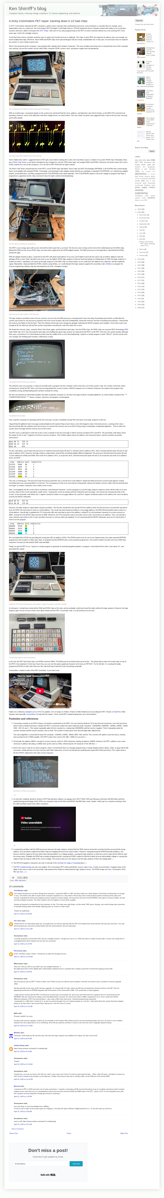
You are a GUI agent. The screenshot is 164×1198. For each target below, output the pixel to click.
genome (147, 176)
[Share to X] (22, 877)
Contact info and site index (144, 24)
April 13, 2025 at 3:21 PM (23, 944)
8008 (144, 160)
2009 (139, 304)
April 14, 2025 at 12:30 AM (23, 957)
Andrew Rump (19, 1045)
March (141, 249)
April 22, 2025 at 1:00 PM (23, 1096)
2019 (139, 274)
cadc (145, 169)
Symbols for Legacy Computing (68, 863)
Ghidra (108, 264)
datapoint (148, 171)
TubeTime (117, 712)
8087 (137, 162)
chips (137, 171)
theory (137, 200)
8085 (148, 160)
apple (149, 164)
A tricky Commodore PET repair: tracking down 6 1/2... (147, 243)
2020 (139, 271)
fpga (136, 176)
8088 (141, 162)
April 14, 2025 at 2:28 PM (23, 972)
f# (148, 174)
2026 (139, 209)
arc (153, 164)
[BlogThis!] (20, 877)
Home (69, 1133)
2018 (139, 277)
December (143, 215)
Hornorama (18, 951)
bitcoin (137, 169)
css (143, 171)
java (153, 181)
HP (140, 178)
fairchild (153, 174)
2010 (139, 301)
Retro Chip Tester (19, 162)
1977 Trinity (44, 31)
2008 (139, 308)
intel (143, 181)
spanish (137, 198)
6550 (126, 329)
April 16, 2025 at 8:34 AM (23, 1038)
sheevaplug (138, 196)
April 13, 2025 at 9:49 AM (23, 914)
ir (150, 181)
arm (144, 167)
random (152, 187)
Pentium (147, 185)
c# (142, 169)
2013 (139, 292)
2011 (139, 298)
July (141, 230)
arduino (137, 167)
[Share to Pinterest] (27, 877)
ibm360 (137, 181)
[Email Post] (12, 877)
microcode (151, 183)
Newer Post (13, 1133)
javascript (138, 183)
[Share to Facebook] (24, 877)
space (153, 196)
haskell (137, 178)
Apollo (143, 164)
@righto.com (30, 712)
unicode (141, 200)
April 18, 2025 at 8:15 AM (23, 1051)
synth (144, 198)
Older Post (124, 1133)
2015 (139, 286)
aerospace (147, 162)
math (144, 183)
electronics (22, 880)
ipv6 (147, 181)
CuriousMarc (31, 714)
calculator (152, 169)
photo (153, 185)
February (142, 252)
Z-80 (145, 200)
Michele (17, 1033)
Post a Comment (18, 1129)
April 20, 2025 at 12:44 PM (23, 1079)
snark (146, 196)
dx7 (154, 171)
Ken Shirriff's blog (27, 8)
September (143, 224)
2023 (139, 262)
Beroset (17, 1086)
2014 (139, 289)
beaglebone (151, 167)
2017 (139, 280)
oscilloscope (139, 185)
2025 (139, 212)
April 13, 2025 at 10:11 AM (23, 929)
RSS (40, 712)
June (141, 233)
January (142, 255)
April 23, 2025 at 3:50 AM (23, 1111)
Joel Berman (18, 890)
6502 (16, 880)
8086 (153, 160)
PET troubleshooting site (25, 867)
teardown (151, 198)
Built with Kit (48, 1175)
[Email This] (18, 877)
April (141, 239)
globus (153, 176)
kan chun (17, 921)
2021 (139, 268)
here (90, 867)
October (142, 221)
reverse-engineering (141, 191)
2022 (139, 265)
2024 (139, 259)
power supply (141, 187)
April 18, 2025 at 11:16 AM (23, 1064)
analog (137, 164)
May (141, 236)
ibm (147, 178)
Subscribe (139, 20)
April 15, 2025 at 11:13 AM (23, 1026)
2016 (139, 283)
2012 (139, 295)
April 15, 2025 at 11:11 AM (23, 1006)
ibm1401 (152, 178)
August (142, 227)
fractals (141, 176)
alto (154, 162)
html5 (143, 178)
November (143, 218)
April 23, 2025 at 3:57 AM (23, 1124)
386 (136, 160)
